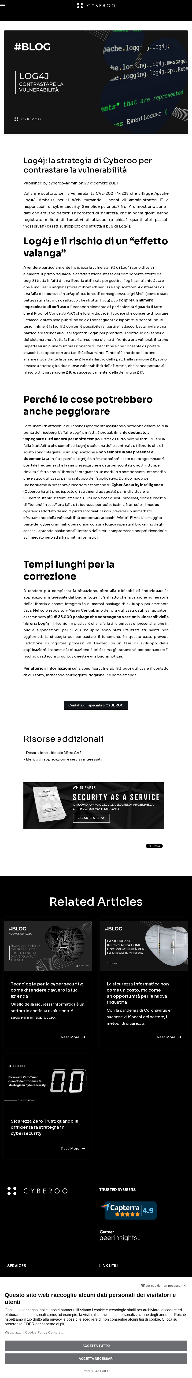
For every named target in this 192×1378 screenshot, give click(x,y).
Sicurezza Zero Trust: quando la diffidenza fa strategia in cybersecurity (44, 1127)
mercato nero (41, 537)
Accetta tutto (96, 1346)
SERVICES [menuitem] (16, 1265)
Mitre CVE (72, 752)
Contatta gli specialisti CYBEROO (96, 705)
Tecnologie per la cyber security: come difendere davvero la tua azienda (47, 990)
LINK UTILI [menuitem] (108, 1265)
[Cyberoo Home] (96, 5)
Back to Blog (42, 847)
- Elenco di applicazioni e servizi (52, 759)
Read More (70, 1037)
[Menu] (3, 5)
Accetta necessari (96, 1358)
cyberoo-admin (63, 183)
